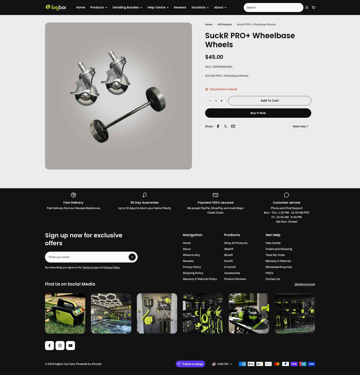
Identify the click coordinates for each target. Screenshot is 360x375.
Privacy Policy (112, 267)
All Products (225, 24)
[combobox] (273, 7)
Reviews (180, 7)
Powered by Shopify (89, 363)
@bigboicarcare (305, 284)
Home (80, 7)
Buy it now (258, 113)
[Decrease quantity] (209, 100)
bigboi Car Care (65, 363)
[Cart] (313, 7)
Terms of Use (90, 267)
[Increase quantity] (223, 100)
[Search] (298, 7)
